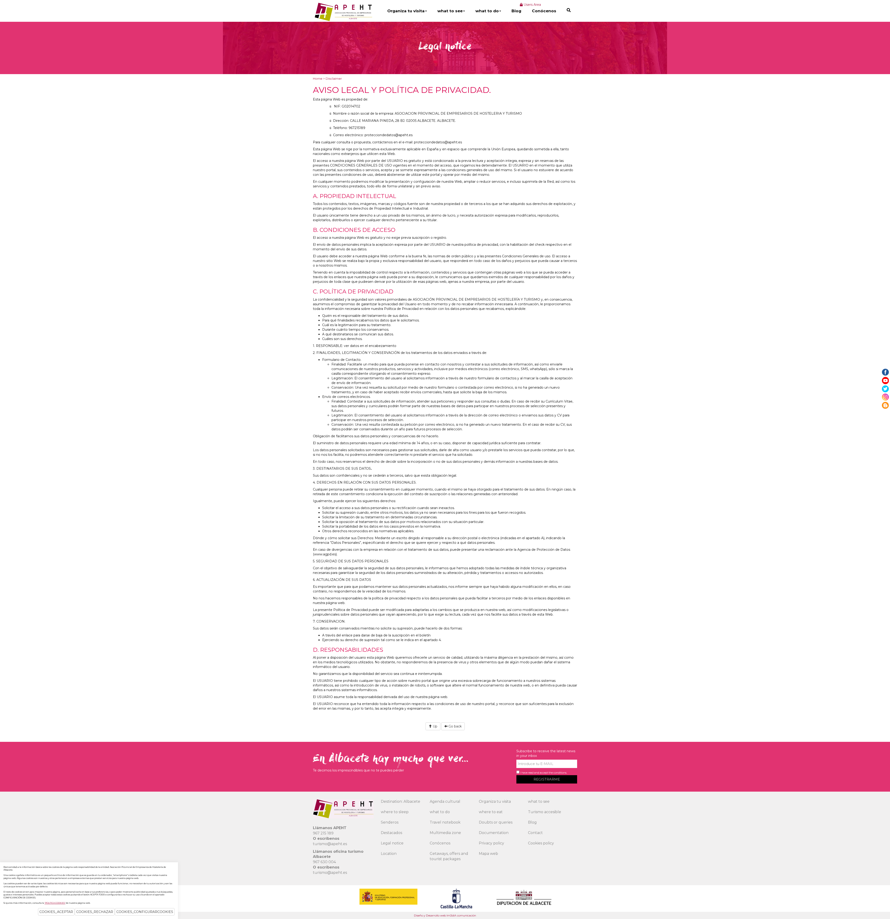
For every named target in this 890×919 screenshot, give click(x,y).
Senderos (389, 822)
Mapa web (488, 853)
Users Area (532, 5)
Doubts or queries (495, 822)
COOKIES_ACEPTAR (56, 912)
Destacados (391, 833)
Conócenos (544, 11)
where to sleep (395, 812)
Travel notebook (445, 822)
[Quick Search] (568, 10)
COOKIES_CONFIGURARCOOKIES (144, 912)
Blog (516, 11)
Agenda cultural (445, 801)
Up (434, 726)
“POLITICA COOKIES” (54, 903)
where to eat (491, 812)
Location (389, 853)
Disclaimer (334, 78)
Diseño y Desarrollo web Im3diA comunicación (445, 915)
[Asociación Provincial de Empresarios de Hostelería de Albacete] (343, 12)
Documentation (494, 833)
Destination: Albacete (400, 801)
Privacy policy (491, 843)
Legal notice (392, 843)
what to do (487, 11)
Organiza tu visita (406, 11)
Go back (455, 726)
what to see (450, 11)
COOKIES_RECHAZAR (94, 912)
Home (317, 78)
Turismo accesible (544, 812)
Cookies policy (541, 843)
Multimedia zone (445, 833)
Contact (535, 833)
